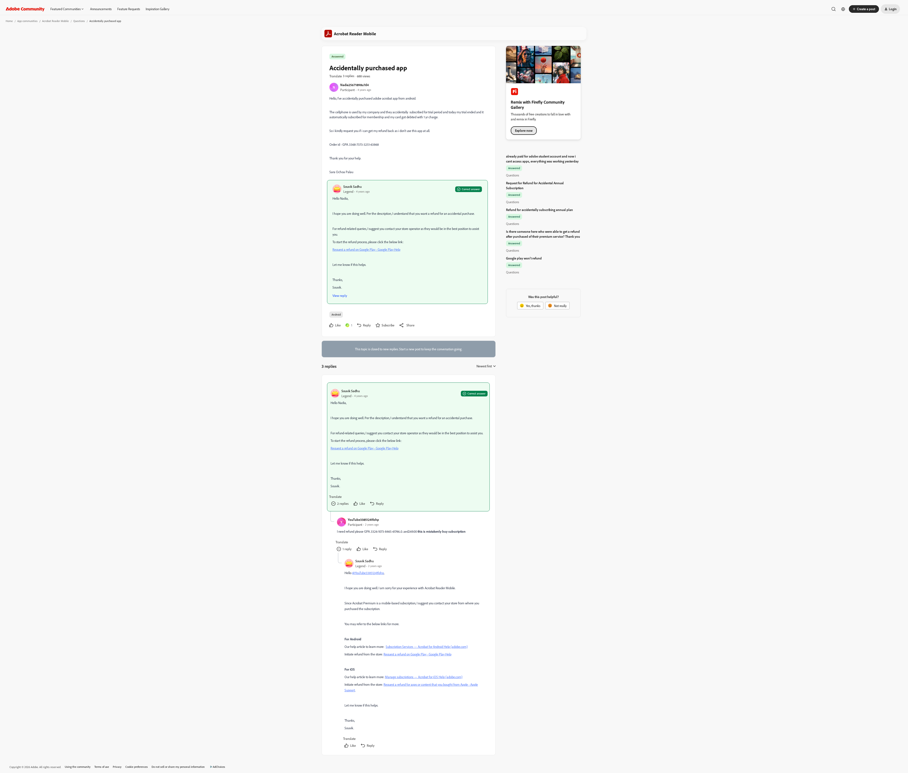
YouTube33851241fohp (363, 520)
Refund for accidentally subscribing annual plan (539, 210)
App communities (27, 21)
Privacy (117, 767)
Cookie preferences (136, 767)
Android (336, 314)
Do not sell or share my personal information (178, 767)
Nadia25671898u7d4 (354, 85)
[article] (408, 446)
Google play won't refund (524, 258)
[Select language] (843, 9)
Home (9, 21)
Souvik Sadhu (352, 186)
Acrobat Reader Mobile (55, 21)
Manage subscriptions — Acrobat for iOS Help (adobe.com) (424, 677)
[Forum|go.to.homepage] (25, 9)
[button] (864, 9)
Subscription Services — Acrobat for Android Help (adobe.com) (427, 647)
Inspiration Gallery (157, 9)
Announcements (101, 9)
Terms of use (101, 767)
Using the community (78, 767)
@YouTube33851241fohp (368, 573)
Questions (79, 21)
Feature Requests (128, 9)
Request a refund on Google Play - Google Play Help (366, 249)
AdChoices (219, 767)
